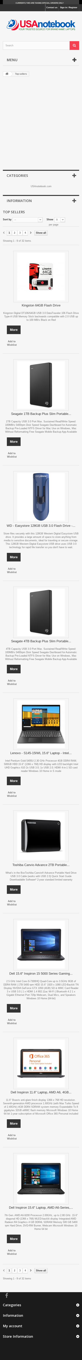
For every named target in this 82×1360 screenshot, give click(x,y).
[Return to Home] (6, 74)
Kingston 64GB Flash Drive (41, 305)
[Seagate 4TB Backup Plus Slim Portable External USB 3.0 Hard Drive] (41, 612)
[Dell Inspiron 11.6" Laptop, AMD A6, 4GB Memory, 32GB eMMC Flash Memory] (41, 1063)
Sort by (7, 219)
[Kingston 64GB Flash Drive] (41, 276)
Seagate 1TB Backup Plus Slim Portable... (41, 414)
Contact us (51, 7)
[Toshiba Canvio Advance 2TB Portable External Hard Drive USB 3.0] (41, 836)
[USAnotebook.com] (41, 23)
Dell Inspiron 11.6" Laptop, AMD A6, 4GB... (41, 1092)
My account (12, 1326)
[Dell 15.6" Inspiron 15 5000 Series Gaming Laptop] (41, 945)
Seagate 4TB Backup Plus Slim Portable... (41, 641)
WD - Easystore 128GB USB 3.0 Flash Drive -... (41, 526)
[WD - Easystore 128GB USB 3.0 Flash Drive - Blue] (41, 497)
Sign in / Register (68, 7)
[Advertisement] (41, 123)
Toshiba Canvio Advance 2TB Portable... (41, 865)
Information (19, 200)
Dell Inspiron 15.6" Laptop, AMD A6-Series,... (41, 1207)
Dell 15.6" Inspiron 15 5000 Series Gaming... (41, 973)
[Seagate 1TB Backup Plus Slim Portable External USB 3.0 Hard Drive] (41, 385)
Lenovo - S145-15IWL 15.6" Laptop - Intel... (41, 753)
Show (50, 219)
